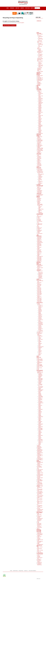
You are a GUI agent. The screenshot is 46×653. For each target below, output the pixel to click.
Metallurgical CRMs (40, 79)
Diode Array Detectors (40, 311)
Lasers (38, 87)
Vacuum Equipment (40, 459)
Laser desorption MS (39, 222)
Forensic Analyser (39, 408)
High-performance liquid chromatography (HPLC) (40, 502)
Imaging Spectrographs (39, 152)
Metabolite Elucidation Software (40, 108)
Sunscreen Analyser (39, 438)
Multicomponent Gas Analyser (40, 390)
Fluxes (38, 468)
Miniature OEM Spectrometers (39, 451)
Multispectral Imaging (39, 147)
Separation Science (40, 485)
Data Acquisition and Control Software (40, 96)
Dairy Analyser (40, 429)
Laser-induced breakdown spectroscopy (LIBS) (39, 69)
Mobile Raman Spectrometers (39, 252)
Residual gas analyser (39, 231)
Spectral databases (40, 133)
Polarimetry (38, 270)
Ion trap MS (39, 220)
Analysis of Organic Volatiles (40, 420)
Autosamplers (39, 466)
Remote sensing (39, 149)
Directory (17, 8)
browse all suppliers (20, 22)
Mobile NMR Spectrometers (39, 245)
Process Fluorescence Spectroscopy (39, 284)
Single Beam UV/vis (40, 539)
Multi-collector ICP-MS (40, 62)
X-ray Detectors (40, 331)
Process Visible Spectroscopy (39, 300)
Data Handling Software (40, 99)
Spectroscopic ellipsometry (39, 524)
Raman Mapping (39, 365)
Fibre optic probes (40, 332)
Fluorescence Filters (39, 155)
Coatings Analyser (39, 423)
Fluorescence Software (39, 162)
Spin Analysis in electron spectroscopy (39, 525)
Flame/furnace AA (40, 37)
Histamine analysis (39, 377)
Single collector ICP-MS (40, 66)
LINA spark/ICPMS (40, 518)
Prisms (39, 352)
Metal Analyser (40, 379)
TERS (38, 369)
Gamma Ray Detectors (40, 317)
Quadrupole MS (39, 230)
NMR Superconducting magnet (40, 209)
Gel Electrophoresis (40, 492)
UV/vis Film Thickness (38, 538)
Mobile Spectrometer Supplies (39, 254)
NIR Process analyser (40, 178)
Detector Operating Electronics (40, 309)
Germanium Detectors (40, 318)
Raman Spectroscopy (39, 357)
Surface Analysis (39, 512)
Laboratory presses (40, 474)
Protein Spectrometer (40, 401)
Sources (38, 355)
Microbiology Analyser (40, 380)
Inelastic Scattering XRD (40, 550)
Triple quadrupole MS (39, 234)
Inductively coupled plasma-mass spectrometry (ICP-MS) (40, 59)
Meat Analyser (40, 378)
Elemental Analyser (39, 425)
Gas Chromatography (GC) (39, 499)
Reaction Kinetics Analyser (39, 392)
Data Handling (39, 89)
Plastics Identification (40, 405)
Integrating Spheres (40, 344)
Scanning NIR (40, 176)
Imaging (38, 135)
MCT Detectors (40, 322)
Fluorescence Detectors (40, 315)
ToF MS (38, 232)
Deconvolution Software (40, 100)
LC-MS (38, 222)
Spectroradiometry (40, 511)
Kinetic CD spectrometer (40, 275)
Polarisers (39, 351)
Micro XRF (38, 559)
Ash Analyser (40, 421)
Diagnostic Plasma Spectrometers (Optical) (40, 266)
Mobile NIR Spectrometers (39, 243)
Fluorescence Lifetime (39, 160)
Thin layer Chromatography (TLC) (39, 507)
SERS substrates (39, 367)
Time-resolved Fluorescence (39, 165)
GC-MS (38, 218)
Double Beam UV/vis (39, 537)
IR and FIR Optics (39, 342)
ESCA (38, 515)
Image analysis (39, 144)
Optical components (39, 335)
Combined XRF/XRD (38, 556)
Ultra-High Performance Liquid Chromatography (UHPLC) (40, 509)
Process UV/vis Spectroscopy (39, 298)
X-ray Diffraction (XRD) (39, 545)
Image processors (40, 145)
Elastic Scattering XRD (39, 547)
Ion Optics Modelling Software (39, 105)
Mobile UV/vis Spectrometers (39, 261)
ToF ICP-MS (40, 67)
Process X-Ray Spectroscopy (39, 301)
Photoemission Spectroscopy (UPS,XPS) (39, 520)
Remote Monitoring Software (40, 121)
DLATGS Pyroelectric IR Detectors (40, 306)
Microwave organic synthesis (40, 478)
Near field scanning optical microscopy (40, 148)
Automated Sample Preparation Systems (40, 463)
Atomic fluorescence (39, 48)
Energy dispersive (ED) (39, 558)
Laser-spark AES (40, 46)
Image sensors (39, 333)
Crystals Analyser (39, 434)
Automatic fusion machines (39, 465)
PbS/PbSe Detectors (39, 326)
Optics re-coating (39, 348)
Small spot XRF (39, 562)
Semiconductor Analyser (40, 397)
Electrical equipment (38, 445)
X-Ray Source (39, 88)
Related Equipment (40, 370)
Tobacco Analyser (39, 444)
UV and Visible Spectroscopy (39, 531)
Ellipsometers (39, 446)
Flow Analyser (40, 428)
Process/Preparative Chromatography (40, 496)
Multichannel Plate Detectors (40, 323)
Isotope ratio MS (39, 223)
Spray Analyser (40, 435)
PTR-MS (38, 229)
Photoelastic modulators (40, 277)
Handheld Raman (39, 362)
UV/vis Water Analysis (39, 542)
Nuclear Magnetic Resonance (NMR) (40, 204)
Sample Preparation (38, 461)
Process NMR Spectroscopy (39, 292)
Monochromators (41, 346)
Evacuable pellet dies (39, 467)
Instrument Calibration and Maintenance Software (40, 102)
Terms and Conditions (32, 570)
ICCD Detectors (40, 319)
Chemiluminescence (40, 194)
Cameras (38, 303)
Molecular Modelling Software (39, 110)
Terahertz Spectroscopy (39, 529)
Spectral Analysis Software (39, 123)
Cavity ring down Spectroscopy (39, 192)
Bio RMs (38, 76)
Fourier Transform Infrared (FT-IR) (40, 170)
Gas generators (39, 447)
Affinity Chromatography (39, 497)
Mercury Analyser (39, 436)
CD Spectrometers (40, 272)
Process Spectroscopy (39, 279)
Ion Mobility (38, 184)
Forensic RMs (39, 78)
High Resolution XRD (39, 549)
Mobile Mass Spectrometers (39, 239)
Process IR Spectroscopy (39, 287)
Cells (39, 336)
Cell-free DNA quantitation (40, 375)
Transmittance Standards (39, 84)
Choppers (39, 337)
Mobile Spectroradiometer (40, 256)
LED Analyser (40, 381)
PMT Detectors (40, 324)
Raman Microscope (40, 366)
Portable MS (39, 228)
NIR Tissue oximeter (40, 175)
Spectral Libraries (39, 128)
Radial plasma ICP (40, 56)
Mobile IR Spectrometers (39, 240)
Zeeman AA (40, 40)
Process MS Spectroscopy (39, 289)
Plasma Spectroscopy (39, 264)
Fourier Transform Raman (40, 361)
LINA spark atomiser (38, 517)
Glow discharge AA (40, 39)
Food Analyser (40, 409)
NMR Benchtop (40, 213)
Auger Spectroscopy (39, 514)
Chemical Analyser (39, 414)
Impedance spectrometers (39, 449)
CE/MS (38, 217)
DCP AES (39, 43)
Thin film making (39, 483)
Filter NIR (39, 183)
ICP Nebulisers (40, 54)
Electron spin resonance (39, 200)
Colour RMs (39, 77)
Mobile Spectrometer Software (39, 247)
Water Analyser (40, 440)
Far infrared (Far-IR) (40, 171)
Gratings (39, 340)
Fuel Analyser (40, 384)
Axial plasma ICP (40, 53)
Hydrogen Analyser (39, 383)
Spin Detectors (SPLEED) (40, 329)
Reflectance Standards (39, 82)
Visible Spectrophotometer (40, 544)
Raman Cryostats (39, 358)
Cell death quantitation (40, 374)
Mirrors (39, 345)
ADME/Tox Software (40, 92)
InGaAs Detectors (39, 321)
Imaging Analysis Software (39, 137)
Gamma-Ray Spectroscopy (39, 134)
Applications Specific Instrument (40, 372)
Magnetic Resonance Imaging (39, 202)
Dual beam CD (40, 273)
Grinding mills (39, 470)
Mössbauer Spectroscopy (39, 262)
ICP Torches (40, 57)
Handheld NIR (40, 181)
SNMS (38, 522)
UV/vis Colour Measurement (39, 532)
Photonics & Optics (40, 302)
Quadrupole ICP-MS (40, 64)
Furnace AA (40, 38)
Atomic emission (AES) (39, 42)
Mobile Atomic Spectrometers (39, 237)
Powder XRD (39, 551)
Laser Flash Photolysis (39, 189)
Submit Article (15, 570)
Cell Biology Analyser (40, 412)
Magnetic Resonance (38, 196)
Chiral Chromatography (39, 491)
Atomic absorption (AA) (40, 34)
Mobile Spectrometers (39, 235)
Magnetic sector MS (39, 225)
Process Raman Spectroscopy (39, 294)
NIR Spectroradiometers (41, 173)
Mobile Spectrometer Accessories (39, 250)
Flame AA (39, 35)
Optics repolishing (40, 350)
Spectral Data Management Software (40, 126)
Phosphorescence (39, 195)
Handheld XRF (39, 559)
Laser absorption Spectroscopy (39, 191)
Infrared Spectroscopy (39, 167)
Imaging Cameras (39, 139)
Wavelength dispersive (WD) (39, 564)
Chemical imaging (39, 140)
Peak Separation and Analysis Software (40, 115)
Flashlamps (38, 85)
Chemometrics (39, 90)
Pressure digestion (40, 480)
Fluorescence (39, 153)
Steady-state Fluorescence (39, 164)
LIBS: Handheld (40, 71)
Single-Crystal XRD (40, 552)
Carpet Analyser (40, 416)
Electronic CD (40, 274)
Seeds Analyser (40, 396)
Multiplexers (40, 347)
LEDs (37, 86)
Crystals (39, 338)
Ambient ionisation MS (40, 215)
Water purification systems (39, 484)
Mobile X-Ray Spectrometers (39, 257)
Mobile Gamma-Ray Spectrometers (40, 242)
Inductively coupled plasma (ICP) (40, 51)
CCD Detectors (40, 305)
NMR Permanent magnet (40, 206)
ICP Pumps (40, 55)
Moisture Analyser (39, 388)
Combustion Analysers (40, 432)
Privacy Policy (21, 570)
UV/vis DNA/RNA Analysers (39, 535)
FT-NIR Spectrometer (40, 182)
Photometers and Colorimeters (39, 454)
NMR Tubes (40, 210)
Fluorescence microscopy (39, 142)
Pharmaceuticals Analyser (40, 403)
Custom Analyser (39, 431)
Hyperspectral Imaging (39, 143)
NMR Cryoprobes (40, 212)
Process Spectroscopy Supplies (39, 296)
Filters (39, 340)
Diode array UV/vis (40, 533)
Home (7, 8)
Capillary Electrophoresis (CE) (39, 487)
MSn (38, 226)
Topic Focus (27, 8)
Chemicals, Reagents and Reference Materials (39, 73)
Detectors (38, 304)
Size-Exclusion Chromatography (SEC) (39, 494)
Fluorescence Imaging (39, 159)
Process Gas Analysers (39, 286)
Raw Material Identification (40, 399)
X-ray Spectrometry (40, 553)
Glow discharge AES (40, 45)
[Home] (23, 2)
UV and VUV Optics (40, 353)
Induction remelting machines (40, 473)
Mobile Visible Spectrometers (39, 259)
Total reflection (39, 563)
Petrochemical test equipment (40, 453)
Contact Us (26, 570)
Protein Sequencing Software (40, 118)
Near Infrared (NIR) (40, 172)
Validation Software (39, 132)
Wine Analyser (40, 439)
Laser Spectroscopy (40, 185)
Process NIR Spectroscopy (39, 291)
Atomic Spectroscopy (39, 33)
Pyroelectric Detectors (40, 327)
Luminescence (39, 193)
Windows (39, 354)
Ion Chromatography (39, 505)
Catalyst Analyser (39, 410)
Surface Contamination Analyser (40, 442)
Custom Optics (40, 339)
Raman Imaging (39, 364)
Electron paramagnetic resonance (39, 198)
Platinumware (39, 479)
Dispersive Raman (40, 359)
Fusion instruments (40, 469)
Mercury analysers (39, 50)
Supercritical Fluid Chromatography (39, 489)
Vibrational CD (40, 278)
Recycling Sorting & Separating (40, 394)
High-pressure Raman (39, 363)
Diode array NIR (40, 180)
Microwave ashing (40, 475)
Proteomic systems (40, 458)
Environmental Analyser (40, 427)
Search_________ (37, 8)
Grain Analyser (40, 387)
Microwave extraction (38, 476)
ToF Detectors (40, 330)
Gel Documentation (40, 386)
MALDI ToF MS (39, 227)
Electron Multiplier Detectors (39, 313)
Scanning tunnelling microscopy (40, 151)
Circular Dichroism (40, 270)
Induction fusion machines (39, 471)
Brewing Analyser (39, 418)
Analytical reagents (40, 75)
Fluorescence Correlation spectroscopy (39, 157)
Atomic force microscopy (39, 138)
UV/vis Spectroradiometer (40, 541)
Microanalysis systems (39, 561)
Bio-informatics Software (40, 94)
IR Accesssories (39, 169)
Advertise (32, 8)
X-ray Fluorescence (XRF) (40, 554)
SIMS (38, 521)
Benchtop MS (39, 216)
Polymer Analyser (39, 406)
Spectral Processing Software (40, 130)
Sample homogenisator (39, 482)
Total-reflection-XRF (39, 528)
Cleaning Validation (39, 415)
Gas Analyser (40, 384)
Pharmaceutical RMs (39, 81)
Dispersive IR (39, 168)
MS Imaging (39, 219)
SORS (38, 368)
